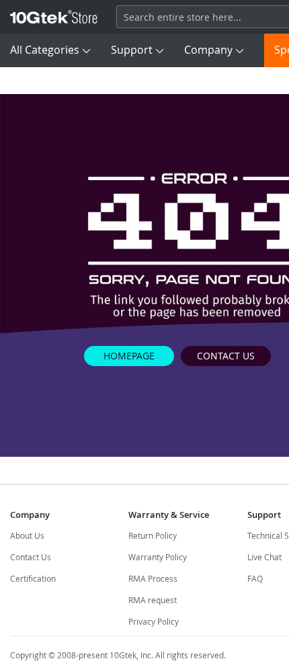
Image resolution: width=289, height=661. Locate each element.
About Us (27, 535)
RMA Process (152, 578)
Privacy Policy (153, 621)
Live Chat (264, 557)
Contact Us (30, 557)
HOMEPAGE (129, 355)
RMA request (152, 599)
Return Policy (152, 535)
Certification (33, 578)
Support (132, 49)
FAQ (255, 578)
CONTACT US (226, 355)
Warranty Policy (157, 557)
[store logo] (53, 17)
